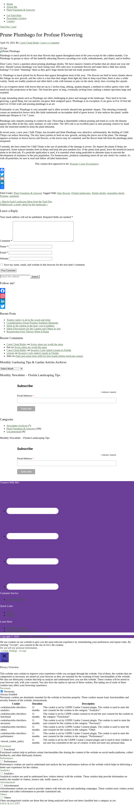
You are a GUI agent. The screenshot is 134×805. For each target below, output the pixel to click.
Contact (11, 615)
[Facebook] (67, 170)
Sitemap (25, 636)
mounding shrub (115, 193)
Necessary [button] (5, 688)
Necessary (9, 691)
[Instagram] (67, 295)
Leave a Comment (49, 42)
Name (4, 246)
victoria (10, 353)
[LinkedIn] (67, 183)
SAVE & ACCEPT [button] (10, 803)
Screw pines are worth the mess (47, 344)
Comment (6, 240)
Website (4, 258)
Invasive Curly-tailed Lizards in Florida (51, 350)
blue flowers (63, 193)
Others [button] (3, 794)
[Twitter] (67, 174)
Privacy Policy (39, 636)
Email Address (25, 395)
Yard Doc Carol (8, 26)
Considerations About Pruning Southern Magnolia (32, 322)
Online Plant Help (16, 599)
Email (4, 252)
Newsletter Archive (16, 628)
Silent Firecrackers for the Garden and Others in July (34, 328)
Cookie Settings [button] (9, 650)
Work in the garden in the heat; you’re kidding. (31, 325)
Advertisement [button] (7, 782)
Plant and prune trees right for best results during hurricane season (49, 356)
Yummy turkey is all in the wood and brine (28, 320)
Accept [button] (22, 650)
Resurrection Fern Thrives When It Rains (28, 331)
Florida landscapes (81, 193)
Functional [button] (5, 746)
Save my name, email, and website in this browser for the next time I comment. (44, 264)
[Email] (67, 178)
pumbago (14, 196)
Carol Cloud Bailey (17, 344)
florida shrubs (99, 193)
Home (10, 612)
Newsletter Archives (17, 425)
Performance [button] (6, 758)
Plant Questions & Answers (28, 193)
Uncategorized (14, 431)
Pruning (4, 196)
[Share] (67, 187)
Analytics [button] (5, 770)
